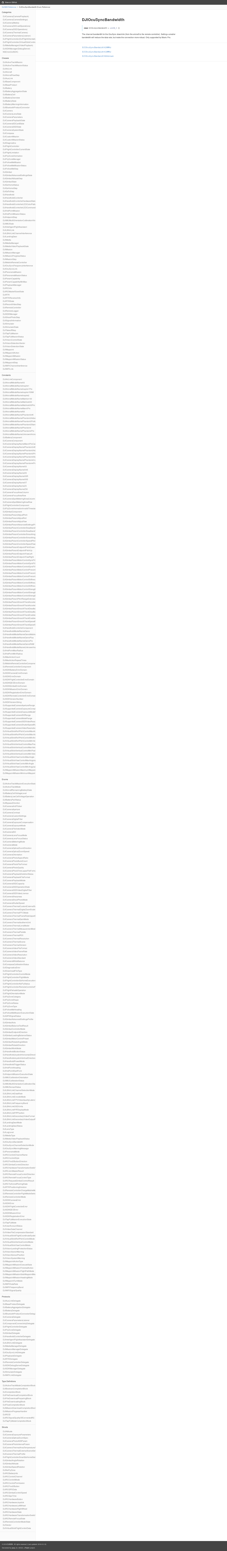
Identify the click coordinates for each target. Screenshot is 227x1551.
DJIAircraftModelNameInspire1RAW (18, 392)
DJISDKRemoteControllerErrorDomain (19, 695)
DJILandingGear (10, 236)
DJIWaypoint (8, 349)
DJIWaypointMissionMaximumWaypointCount (22, 770)
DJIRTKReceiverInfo (12, 298)
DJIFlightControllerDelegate (15, 1326)
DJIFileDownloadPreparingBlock (17, 1398)
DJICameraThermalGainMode (16, 919)
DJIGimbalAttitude (10, 1463)
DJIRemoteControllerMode (14, 1196)
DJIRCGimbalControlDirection (16, 1164)
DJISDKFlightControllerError (15, 1206)
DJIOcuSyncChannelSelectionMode (18, 1145)
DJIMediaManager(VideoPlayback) (18, 45)
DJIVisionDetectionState (13, 346)
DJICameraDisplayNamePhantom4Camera (21, 460)
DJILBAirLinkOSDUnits (13, 1106)
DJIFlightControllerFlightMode (16, 977)
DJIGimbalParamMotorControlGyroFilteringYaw (23, 566)
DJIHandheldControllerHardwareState (19, 201)
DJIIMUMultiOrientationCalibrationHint (19, 220)
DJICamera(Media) (11, 22)
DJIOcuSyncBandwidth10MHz (96, 52)
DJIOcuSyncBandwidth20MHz (96, 47)
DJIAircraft (7, 72)
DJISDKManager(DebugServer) (16, 48)
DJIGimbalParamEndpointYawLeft (17, 553)
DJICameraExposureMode (14, 825)
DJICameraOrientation (12, 854)
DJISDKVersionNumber (13, 699)
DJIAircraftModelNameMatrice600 (17, 402)
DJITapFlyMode (9, 1222)
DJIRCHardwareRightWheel (15, 1508)
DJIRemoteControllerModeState (16, 1521)
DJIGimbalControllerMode (14, 1029)
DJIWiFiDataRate (10, 1284)
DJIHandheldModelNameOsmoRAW (18, 644)
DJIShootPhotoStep (11, 317)
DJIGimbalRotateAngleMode (15, 1041)
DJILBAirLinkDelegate (12, 1342)
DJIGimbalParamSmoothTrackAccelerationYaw (23, 605)
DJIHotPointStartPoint (12, 1070)
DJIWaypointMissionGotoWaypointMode (20, 1274)
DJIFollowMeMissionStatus (14, 165)
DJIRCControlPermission (14, 1483)
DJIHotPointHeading (12, 1067)
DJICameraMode (10, 844)
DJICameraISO (9, 832)
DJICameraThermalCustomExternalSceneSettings (24, 906)
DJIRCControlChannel (12, 1476)
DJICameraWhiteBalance (14, 961)
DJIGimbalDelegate (11, 1333)
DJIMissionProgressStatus (14, 255)
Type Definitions (9, 1381)
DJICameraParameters (13, 117)
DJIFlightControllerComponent (16, 505)
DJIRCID (7, 1414)
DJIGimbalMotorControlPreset (16, 1038)
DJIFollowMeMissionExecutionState (18, 1012)
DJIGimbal (7, 172)
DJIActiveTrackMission (12, 62)
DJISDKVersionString (12, 702)
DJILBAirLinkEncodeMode (14, 1096)
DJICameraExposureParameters (17, 1434)
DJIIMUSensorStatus (12, 1087)
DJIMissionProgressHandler (15, 1411)
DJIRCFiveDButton (11, 1486)
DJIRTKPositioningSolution (15, 1187)
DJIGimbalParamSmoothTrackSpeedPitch (21, 621)
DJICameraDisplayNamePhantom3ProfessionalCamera (27, 453)
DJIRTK (6, 294)
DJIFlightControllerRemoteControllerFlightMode (23, 987)
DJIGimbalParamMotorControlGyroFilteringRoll (23, 563)
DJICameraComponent (13, 440)
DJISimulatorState (10, 327)
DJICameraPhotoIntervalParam (16, 1444)
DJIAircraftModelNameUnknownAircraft (20, 434)
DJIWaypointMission (11, 356)
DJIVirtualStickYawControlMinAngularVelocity (22, 766)
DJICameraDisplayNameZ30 (15, 489)
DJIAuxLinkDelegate (12, 1300)
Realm (27, 1548)
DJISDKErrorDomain (12, 676)
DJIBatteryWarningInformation (16, 104)
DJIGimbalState (9, 181)
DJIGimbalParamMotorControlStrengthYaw (21, 595)
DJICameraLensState (12, 113)
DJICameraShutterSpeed (13, 903)
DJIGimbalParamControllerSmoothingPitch (21, 534)
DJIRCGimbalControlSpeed (15, 1492)
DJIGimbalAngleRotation (13, 1460)
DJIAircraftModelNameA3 (14, 382)
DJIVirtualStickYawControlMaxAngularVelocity (23, 760)
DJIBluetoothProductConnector (16, 107)
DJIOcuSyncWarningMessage (16, 1148)
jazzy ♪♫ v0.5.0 (17, 1548)
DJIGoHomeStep (10, 188)
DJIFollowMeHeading (12, 1009)
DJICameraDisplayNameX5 (15, 473)
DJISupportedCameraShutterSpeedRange (21, 724)
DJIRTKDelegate (10, 1359)
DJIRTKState (8, 301)
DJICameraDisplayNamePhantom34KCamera (22, 447)
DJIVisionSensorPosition (13, 1255)
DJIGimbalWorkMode (12, 1048)
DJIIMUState (8, 223)
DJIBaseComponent (11, 81)
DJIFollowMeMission (12, 162)
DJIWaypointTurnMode (12, 1280)
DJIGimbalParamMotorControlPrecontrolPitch (22, 569)
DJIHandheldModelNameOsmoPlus (18, 637)
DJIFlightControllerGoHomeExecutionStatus (22, 980)
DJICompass (8, 133)
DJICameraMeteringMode (14, 841)
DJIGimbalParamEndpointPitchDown (19, 547)
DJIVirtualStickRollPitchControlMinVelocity (21, 740)
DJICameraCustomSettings (14, 816)
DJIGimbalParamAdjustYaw (15, 521)
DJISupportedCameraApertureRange (19, 705)
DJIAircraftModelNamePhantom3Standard (21, 424)
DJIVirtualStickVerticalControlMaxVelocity (21, 747)
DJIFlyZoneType (10, 1006)
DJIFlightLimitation (11, 152)
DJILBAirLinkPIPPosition (13, 1113)
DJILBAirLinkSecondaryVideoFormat (19, 1116)
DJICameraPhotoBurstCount (15, 861)
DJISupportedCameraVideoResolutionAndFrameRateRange (29, 728)
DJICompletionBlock (12, 1392)
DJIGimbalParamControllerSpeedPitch (19, 540)
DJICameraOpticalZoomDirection (17, 848)
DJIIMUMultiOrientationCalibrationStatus (20, 1083)
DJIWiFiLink (8, 369)
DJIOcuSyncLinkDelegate (14, 1352)
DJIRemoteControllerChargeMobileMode (20, 1190)
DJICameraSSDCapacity (13, 883)
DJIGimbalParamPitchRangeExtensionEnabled (23, 598)
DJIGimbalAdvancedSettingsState (17, 175)
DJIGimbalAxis (9, 1022)
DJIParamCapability (11, 278)
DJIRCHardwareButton (13, 1499)
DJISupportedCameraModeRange (17, 718)
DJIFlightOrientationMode (14, 993)
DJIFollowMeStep (10, 168)
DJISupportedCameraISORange (17, 715)
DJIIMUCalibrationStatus (13, 1080)
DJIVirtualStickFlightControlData (17, 1528)
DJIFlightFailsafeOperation (14, 990)
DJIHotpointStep (10, 217)
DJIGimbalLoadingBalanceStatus (17, 1035)
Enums (5, 779)
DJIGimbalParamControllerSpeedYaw (19, 544)
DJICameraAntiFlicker (12, 806)
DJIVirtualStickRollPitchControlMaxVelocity (21, 734)
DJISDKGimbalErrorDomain (15, 686)
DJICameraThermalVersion (14, 945)
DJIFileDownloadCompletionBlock (18, 1395)
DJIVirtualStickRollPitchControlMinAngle (20, 737)
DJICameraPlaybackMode (14, 880)
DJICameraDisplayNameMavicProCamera (21, 443)
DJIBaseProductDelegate (14, 1304)
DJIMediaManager (11, 243)
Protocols (6, 1296)
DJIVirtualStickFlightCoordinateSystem (19, 1235)
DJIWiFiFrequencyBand (13, 1287)
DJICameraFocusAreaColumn (16, 492)
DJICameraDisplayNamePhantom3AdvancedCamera (26, 450)
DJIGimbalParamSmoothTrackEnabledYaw (21, 618)
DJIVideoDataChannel (12, 1229)
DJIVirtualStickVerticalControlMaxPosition (21, 744)
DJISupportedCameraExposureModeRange (21, 711)
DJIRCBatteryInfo (10, 1473)
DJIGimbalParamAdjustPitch (15, 514)
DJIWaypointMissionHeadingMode (18, 1277)
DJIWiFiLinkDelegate (12, 1375)
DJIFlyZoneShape (11, 999)
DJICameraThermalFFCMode (15, 912)
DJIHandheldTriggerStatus (14, 1064)
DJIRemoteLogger (11, 310)
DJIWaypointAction (11, 352)
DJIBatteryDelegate (11, 1310)
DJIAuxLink (8, 78)
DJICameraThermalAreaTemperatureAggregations (24, 1447)
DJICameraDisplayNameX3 (15, 466)
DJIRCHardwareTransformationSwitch (19, 1515)
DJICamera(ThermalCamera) (15, 32)
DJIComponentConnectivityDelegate (18, 1323)
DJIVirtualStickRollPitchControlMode (19, 1238)
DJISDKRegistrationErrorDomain (17, 692)
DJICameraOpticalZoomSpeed (16, 851)
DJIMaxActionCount (11, 657)
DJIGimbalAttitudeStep (12, 178)
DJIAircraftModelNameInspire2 (16, 395)
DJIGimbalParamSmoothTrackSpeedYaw (20, 624)
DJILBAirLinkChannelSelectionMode (19, 1090)
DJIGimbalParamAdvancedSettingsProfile (21, 524)
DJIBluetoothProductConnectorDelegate (20, 1313)
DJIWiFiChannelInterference (15, 365)
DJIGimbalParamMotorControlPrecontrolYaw (22, 576)
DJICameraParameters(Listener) (17, 35)
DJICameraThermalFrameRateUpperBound (21, 915)
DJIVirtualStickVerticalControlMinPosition (21, 750)
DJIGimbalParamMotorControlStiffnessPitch (22, 579)
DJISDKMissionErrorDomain (15, 689)
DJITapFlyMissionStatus (13, 336)
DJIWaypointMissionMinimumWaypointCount (22, 773)
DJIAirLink (7, 68)
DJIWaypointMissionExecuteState (17, 1264)
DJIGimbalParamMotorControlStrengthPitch (21, 589)
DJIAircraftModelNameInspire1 (16, 385)
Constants (6, 375)
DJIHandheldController (13, 197)
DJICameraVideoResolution (15, 954)
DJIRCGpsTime (9, 1495)
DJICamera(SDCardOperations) (16, 26)
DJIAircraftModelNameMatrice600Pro (19, 405)
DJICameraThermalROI (13, 935)
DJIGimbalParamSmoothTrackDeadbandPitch (22, 608)
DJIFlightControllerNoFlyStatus (16, 983)
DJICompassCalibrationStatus (16, 964)
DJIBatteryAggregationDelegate (16, 1307)
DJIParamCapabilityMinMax (15, 281)
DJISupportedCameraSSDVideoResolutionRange (24, 721)
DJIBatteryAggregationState (15, 91)
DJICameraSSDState (12, 126)
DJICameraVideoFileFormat (15, 948)
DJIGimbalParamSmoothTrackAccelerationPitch (23, 602)
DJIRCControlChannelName (15, 1154)
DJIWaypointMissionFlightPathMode (18, 1271)
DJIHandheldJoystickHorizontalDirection (20, 1054)
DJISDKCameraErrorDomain (15, 673)
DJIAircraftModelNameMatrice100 (17, 398)
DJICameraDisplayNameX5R (15, 476)
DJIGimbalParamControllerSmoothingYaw (21, 537)
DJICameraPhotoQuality (13, 867)
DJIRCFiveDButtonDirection (15, 1161)
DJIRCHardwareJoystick (13, 1502)
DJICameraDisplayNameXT (15, 482)
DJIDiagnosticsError (11, 967)
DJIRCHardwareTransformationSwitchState (21, 1167)
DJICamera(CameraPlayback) (16, 16)
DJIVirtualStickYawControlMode (17, 1245)
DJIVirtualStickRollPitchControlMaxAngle (21, 731)
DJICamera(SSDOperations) (15, 29)
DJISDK (10, 1544)
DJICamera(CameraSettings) (15, 19)
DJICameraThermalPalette (14, 932)
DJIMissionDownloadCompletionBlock (19, 1408)
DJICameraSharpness (12, 896)
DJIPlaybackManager (12, 285)
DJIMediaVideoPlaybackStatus (16, 1138)
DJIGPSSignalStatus (12, 1016)
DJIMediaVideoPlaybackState (16, 246)
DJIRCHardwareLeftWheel (14, 1505)
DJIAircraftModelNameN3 (14, 411)
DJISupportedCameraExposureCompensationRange (25, 708)
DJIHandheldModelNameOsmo (16, 631)
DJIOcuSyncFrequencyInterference (18, 265)
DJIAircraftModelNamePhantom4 (17, 427)
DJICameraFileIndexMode (14, 828)
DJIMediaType (9, 1135)
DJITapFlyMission (10, 333)
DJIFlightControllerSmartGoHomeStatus (20, 1457)
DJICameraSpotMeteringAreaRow (17, 502)
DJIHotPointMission (11, 210)
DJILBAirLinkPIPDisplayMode (16, 1109)
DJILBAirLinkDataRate (12, 1093)
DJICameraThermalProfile (14, 1454)
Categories (6, 12)
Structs (5, 1427)
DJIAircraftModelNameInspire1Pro (17, 389)
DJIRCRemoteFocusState (14, 1518)
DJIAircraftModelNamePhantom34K (18, 414)
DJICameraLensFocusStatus (15, 838)
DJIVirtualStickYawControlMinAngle (18, 763)
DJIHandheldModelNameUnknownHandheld (22, 647)
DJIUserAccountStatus (12, 1225)
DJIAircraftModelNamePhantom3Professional (22, 421)
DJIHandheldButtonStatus (14, 1051)
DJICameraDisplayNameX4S (15, 469)
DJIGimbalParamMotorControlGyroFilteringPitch (23, 560)
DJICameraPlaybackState (14, 120)
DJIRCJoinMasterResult (13, 1171)
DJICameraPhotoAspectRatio (15, 857)
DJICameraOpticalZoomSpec (15, 1437)
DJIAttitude (7, 1431)
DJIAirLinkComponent (12, 379)
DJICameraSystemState (13, 130)
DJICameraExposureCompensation (18, 822)
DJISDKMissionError (12, 1213)
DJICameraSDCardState (13, 123)
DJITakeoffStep (9, 330)
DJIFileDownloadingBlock (14, 1401)
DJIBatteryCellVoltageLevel (15, 793)
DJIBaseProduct (10, 84)
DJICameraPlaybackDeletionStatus (18, 874)
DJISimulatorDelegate (12, 1371)
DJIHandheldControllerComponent (18, 628)
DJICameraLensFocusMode (15, 835)
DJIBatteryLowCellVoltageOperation (18, 796)
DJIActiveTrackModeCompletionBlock (19, 1385)
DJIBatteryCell (9, 94)
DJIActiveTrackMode (12, 786)
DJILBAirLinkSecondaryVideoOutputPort (20, 1119)
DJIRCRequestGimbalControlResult (18, 1180)
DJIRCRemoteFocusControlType (17, 1177)
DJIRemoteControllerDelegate (16, 1362)
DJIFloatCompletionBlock (14, 1404)
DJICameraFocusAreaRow (14, 495)
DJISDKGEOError (10, 1209)
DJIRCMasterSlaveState (13, 291)
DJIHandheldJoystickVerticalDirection (19, 1058)
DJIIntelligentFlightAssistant (15, 227)
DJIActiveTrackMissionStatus (15, 65)
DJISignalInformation (12, 320)
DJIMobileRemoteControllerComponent (20, 663)
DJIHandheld (8, 194)
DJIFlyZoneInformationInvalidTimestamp (20, 508)
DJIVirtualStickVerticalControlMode (18, 1242)
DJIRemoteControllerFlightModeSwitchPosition (23, 1193)
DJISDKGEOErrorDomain (14, 682)
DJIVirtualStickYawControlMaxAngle (18, 757)
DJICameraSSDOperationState (16, 887)
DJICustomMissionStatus (13, 139)
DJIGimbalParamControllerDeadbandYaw (21, 531)
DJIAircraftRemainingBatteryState (17, 790)
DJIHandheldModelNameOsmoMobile (19, 634)
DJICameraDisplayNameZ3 (15, 486)
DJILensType (8, 1129)
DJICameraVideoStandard (14, 958)
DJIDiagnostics (9, 143)
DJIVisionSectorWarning (13, 1251)
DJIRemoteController (12, 307)
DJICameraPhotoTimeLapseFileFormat (20, 870)
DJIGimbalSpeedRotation (14, 1466)
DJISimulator (8, 323)
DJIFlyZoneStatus (10, 1003)
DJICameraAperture (11, 809)
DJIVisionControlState (12, 339)
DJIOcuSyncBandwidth (13, 1141)
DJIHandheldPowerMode (14, 1061)
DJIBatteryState (9, 101)
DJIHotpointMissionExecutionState (18, 1074)
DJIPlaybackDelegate (12, 1355)
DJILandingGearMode (12, 1122)
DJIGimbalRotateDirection (14, 1045)
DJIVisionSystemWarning (14, 1258)
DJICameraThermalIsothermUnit (17, 922)
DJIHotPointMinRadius (13, 653)
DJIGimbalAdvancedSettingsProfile (18, 1019)
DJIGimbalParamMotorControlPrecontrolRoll (22, 573)
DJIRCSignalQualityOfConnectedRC (19, 1417)
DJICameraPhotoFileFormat (15, 864)
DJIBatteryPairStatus (12, 799)
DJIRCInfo (7, 288)
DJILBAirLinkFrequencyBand (15, 1103)
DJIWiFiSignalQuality (12, 1290)
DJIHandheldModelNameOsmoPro (18, 640)
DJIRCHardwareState (12, 1512)
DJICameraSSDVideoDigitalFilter (17, 890)
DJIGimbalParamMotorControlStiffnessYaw (21, 585)
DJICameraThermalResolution (16, 938)
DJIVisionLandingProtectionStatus (17, 1248)
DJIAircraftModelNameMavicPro (17, 408)
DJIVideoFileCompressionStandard (18, 1232)
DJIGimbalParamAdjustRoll (15, 518)
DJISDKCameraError (12, 1200)
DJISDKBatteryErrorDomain (15, 669)
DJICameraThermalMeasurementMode (19, 928)
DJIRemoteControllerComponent (17, 666)
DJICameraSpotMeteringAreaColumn (19, 498)
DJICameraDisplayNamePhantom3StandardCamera (25, 456)
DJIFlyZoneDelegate (12, 1329)
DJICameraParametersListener (16, 1320)
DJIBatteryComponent (12, 437)
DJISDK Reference (9, 7)
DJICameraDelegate (11, 1317)
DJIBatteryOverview (11, 97)
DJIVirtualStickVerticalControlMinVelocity (20, 753)
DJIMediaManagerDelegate (15, 1346)
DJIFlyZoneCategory (12, 996)
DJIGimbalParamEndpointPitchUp (17, 550)
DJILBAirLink (8, 230)
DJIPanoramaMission (12, 272)
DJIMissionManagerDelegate (15, 1349)
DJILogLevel (8, 1132)
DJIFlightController (11, 146)
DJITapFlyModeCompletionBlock (17, 1421)
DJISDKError (8, 1203)
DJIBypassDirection (11, 803)
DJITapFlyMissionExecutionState (17, 1219)
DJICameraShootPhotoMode (15, 899)
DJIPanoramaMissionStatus (15, 275)
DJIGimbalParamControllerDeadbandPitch (21, 527)
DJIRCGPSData (10, 1489)
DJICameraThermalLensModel (16, 925)
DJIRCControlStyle (11, 1158)
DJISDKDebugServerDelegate (16, 1365)
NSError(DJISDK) (10, 51)
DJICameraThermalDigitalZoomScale (19, 909)
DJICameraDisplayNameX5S (15, 479)
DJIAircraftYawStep (11, 75)
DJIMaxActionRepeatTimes (14, 660)
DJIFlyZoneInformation (12, 155)
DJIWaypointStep (10, 362)
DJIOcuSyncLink (10, 268)
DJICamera (8, 110)
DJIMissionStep (9, 259)
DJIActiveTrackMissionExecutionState (19, 783)
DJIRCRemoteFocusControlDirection (19, 1174)
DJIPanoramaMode (11, 1151)
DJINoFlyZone (9, 1470)
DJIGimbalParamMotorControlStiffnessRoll (21, 582)
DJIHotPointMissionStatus (14, 214)
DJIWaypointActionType (13, 1261)
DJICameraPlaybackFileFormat (16, 877)
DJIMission (7, 249)
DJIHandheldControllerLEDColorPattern (20, 204)
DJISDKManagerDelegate (14, 1368)
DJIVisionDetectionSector (14, 343)
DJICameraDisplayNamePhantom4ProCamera (23, 463)
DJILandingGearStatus (12, 1125)
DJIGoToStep (8, 191)
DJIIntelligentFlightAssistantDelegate (19, 1339)
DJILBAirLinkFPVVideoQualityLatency (19, 1100)
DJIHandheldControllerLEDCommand (19, 207)
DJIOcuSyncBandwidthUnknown (98, 56)
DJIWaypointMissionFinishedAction (18, 1267)
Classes (5, 58)
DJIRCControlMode (11, 1479)
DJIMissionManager (11, 252)
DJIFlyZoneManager (11, 159)
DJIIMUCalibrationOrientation (15, 1077)
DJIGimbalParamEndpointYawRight (18, 557)
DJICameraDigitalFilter (13, 819)
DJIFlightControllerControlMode (16, 974)
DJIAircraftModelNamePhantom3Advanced (21, 418)
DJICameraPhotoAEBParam (15, 1441)
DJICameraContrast (11, 812)
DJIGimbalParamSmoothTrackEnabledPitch (22, 615)
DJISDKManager (10, 314)
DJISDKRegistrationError (14, 1216)
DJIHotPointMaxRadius (13, 650)
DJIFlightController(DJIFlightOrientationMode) (22, 39)
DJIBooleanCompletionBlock (15, 1388)
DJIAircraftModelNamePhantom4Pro (18, 431)
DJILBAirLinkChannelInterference (17, 233)
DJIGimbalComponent (12, 511)
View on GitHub (10, 2)
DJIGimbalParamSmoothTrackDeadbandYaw (22, 611)
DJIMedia (7, 239)
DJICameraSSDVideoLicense (15, 893)
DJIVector (7, 1525)
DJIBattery (7, 88)
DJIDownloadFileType (12, 970)
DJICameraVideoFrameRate (15, 951)
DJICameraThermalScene (14, 941)
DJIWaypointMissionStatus (14, 359)
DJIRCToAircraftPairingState (15, 1184)
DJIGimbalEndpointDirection (15, 1032)
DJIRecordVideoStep (12, 304)
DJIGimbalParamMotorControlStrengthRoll (21, 592)
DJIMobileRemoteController (15, 262)
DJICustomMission (11, 136)
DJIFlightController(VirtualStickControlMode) (22, 42)
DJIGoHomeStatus (11, 184)
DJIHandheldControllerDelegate (17, 1336)
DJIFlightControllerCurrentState (16, 149)
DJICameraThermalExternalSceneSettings (21, 1450)
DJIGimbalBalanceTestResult (15, 1025)
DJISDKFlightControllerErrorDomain (18, 679)
